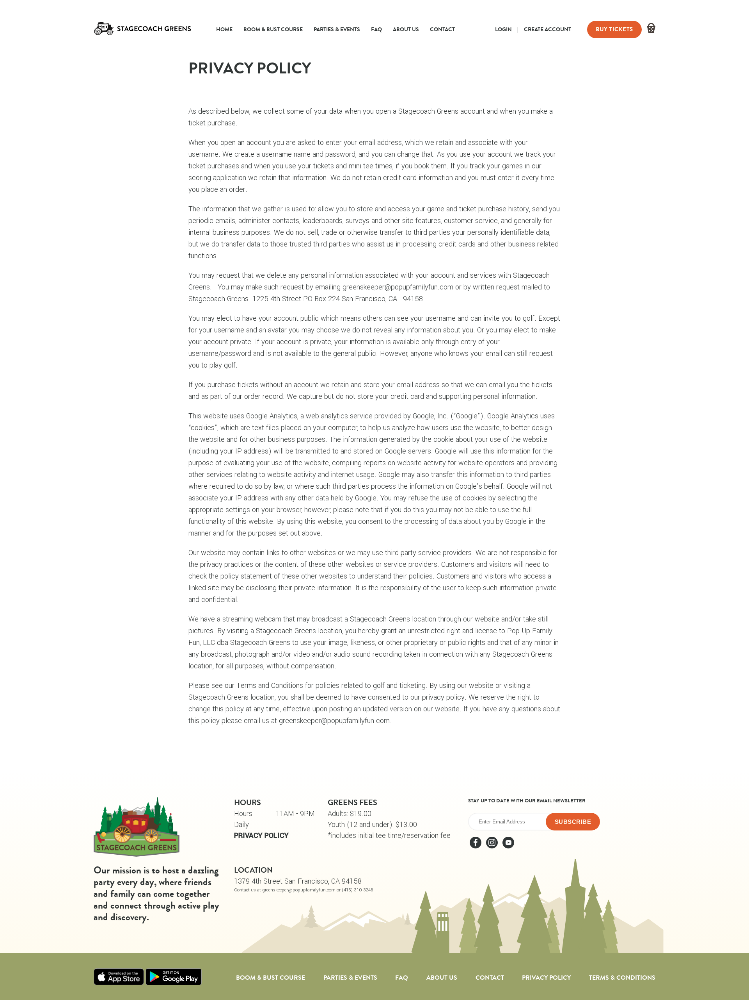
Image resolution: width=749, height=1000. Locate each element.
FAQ (376, 29)
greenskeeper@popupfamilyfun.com (398, 287)
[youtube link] (508, 846)
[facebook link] (476, 846)
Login (503, 29)
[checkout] (651, 29)
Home (224, 29)
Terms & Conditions (622, 977)
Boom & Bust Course (273, 29)
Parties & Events (337, 29)
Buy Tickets (614, 29)
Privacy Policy (546, 977)
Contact (442, 29)
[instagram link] (493, 846)
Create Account (547, 29)
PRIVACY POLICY (261, 835)
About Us (406, 29)
